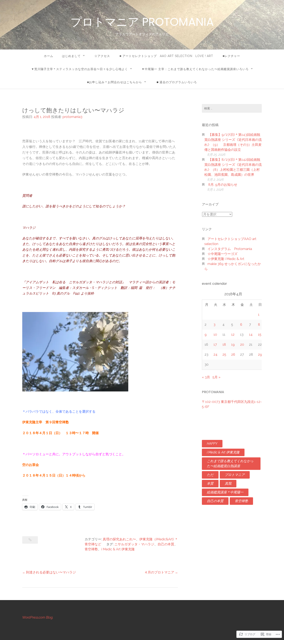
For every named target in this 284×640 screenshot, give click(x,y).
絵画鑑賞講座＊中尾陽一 (225, 492)
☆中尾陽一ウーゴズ (222, 254)
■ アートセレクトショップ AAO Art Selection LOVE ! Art (166, 56)
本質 (210, 483)
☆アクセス (102, 56)
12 (233, 335)
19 (233, 345)
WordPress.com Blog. (37, 617)
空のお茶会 (30, 465)
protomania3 (72, 117)
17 (215, 345)
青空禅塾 (91, 549)
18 (224, 345)
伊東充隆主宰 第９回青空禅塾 (48, 422)
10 (215, 335)
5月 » (216, 377)
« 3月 (206, 377)
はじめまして (71, 56)
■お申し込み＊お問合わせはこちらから (114, 82)
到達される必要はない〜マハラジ (51, 572)
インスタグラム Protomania (229, 249)
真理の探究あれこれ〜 (119, 539)
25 (224, 355)
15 (259, 335)
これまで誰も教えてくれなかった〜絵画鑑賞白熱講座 (230, 463)
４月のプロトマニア (159, 572)
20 (242, 345)
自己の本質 (166, 544)
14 (251, 335)
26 (233, 355)
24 (215, 355)
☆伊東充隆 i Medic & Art (225, 259)
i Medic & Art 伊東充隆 (118, 549)
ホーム (48, 56)
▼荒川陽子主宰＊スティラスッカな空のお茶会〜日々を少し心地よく (79, 69)
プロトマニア (235, 475)
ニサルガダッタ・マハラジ (134, 544)
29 (260, 355)
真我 (228, 483)
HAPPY (212, 444)
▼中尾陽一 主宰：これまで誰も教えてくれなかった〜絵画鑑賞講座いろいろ (195, 69)
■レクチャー (231, 56)
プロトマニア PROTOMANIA (142, 22)
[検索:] (232, 108)
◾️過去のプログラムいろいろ (176, 82)
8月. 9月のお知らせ (222, 185)
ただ (210, 475)
